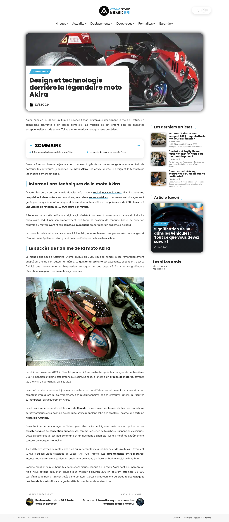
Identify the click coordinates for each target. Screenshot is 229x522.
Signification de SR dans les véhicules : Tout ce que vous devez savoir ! (176, 235)
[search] (197, 10)
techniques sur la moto (107, 192)
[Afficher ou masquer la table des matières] (100, 145)
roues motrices (98, 197)
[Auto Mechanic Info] (114, 10)
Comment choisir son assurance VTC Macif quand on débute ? (187, 174)
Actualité (161, 224)
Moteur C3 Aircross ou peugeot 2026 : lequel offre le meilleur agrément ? (187, 136)
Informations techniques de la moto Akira (52, 152)
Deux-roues (40, 71)
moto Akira (81, 169)
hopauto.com (159, 268)
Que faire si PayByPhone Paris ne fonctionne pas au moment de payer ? (186, 154)
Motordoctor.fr (160, 266)
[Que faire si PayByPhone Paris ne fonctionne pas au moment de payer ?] (158, 159)
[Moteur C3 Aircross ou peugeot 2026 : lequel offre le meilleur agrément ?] (158, 140)
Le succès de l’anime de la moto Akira (108, 152)
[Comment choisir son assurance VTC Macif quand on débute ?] (158, 179)
